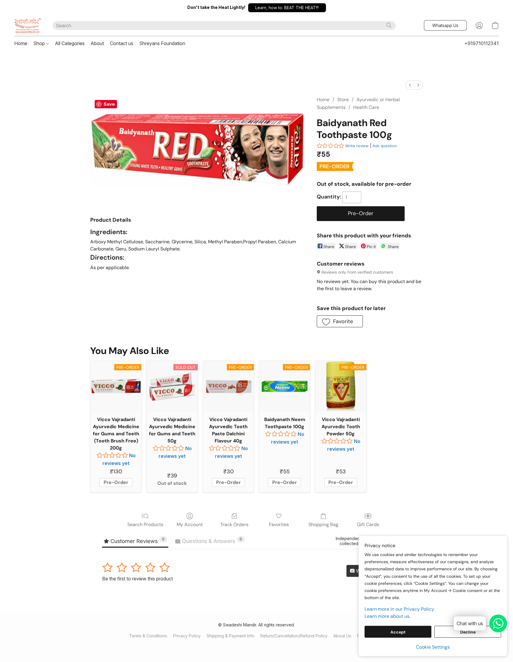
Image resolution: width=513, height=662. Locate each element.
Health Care (366, 107)
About (97, 43)
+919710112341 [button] (481, 43)
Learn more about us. (387, 616)
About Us (342, 635)
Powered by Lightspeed (256, 646)
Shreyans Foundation (162, 43)
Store (343, 99)
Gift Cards (368, 524)
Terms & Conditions (148, 635)
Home (20, 43)
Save (109, 104)
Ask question (385, 145)
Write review (357, 145)
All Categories (70, 43)
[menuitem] (410, 85)
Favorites (279, 524)
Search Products (145, 524)
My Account (190, 524)
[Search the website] (388, 25)
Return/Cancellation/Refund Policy (293, 635)
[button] (287, 7)
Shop (39, 43)
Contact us (121, 43)
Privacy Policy (187, 635)
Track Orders (234, 524)
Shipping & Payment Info (230, 635)
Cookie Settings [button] (433, 647)
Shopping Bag (323, 524)
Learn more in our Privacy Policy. (400, 609)
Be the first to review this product (137, 579)
